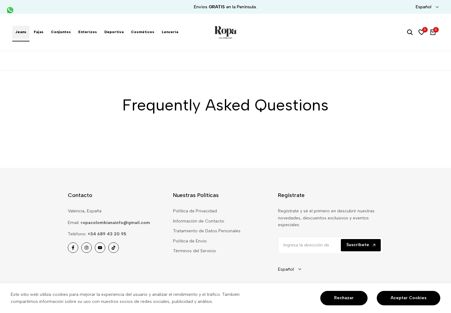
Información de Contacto (198, 221)
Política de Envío (190, 241)
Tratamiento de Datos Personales (207, 231)
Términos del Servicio (194, 250)
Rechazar (344, 297)
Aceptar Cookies (408, 297)
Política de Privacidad (195, 211)
